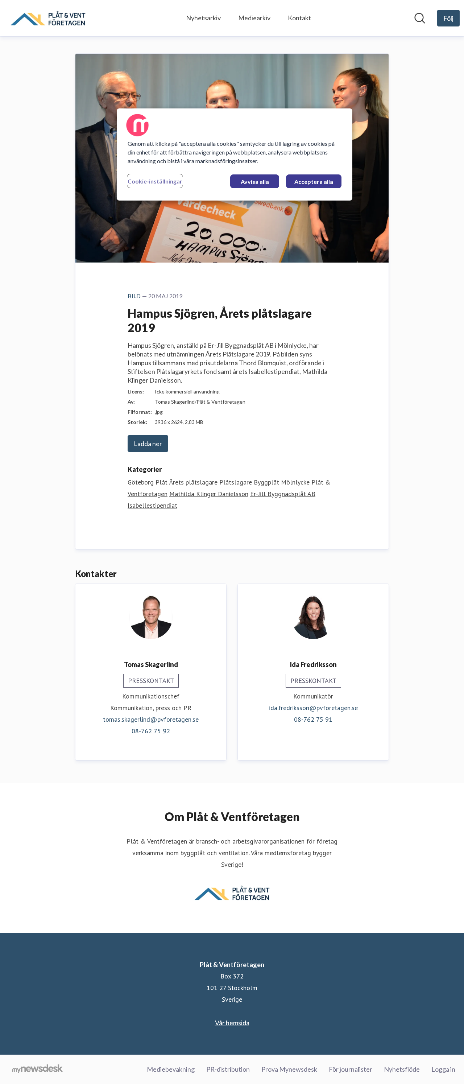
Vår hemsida (232, 1023)
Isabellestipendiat (152, 505)
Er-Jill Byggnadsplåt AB (282, 494)
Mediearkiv (254, 18)
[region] (234, 154)
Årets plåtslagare (193, 482)
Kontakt (299, 18)
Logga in (443, 1069)
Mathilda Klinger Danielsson (208, 494)
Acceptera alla (313, 181)
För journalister (350, 1069)
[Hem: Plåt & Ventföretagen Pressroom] (48, 18)
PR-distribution (228, 1069)
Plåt (161, 482)
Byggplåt (266, 482)
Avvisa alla (255, 181)
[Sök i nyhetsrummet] (420, 18)
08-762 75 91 (313, 719)
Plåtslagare (235, 482)
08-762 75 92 (151, 731)
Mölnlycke (295, 482)
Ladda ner (148, 444)
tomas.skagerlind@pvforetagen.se (151, 719)
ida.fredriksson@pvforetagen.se (313, 708)
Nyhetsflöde (402, 1069)
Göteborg (141, 482)
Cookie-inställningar (155, 181)
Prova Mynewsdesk (289, 1069)
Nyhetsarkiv (203, 18)
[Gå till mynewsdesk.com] (37, 1069)
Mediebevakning (171, 1069)
